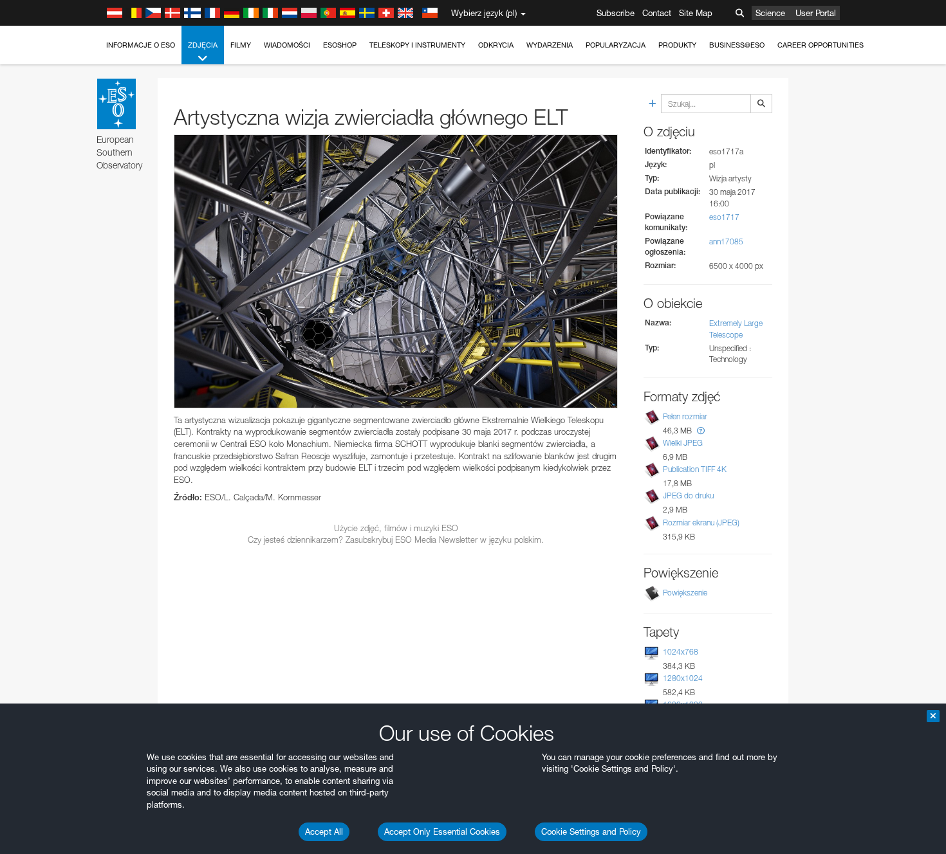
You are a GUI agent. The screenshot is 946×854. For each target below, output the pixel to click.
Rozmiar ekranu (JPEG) (701, 522)
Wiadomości (287, 45)
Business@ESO (737, 45)
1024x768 (680, 652)
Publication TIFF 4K (695, 469)
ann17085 (726, 241)
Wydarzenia (549, 45)
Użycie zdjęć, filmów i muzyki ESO (396, 528)
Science (770, 13)
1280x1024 (683, 678)
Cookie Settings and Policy (591, 831)
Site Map (695, 13)
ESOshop (340, 45)
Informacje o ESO (140, 45)
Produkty (677, 45)
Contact (656, 13)
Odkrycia (496, 45)
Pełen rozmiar (685, 416)
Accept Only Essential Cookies (442, 831)
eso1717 (724, 217)
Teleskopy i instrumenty (417, 45)
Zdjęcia (203, 45)
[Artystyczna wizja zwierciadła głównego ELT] (395, 271)
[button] (701, 430)
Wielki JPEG (683, 443)
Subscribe (616, 13)
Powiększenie (685, 592)
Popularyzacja (615, 45)
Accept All (324, 831)
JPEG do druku (688, 495)
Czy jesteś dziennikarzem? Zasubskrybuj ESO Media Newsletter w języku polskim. (396, 539)
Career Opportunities (820, 45)
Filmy (240, 45)
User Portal (815, 13)
